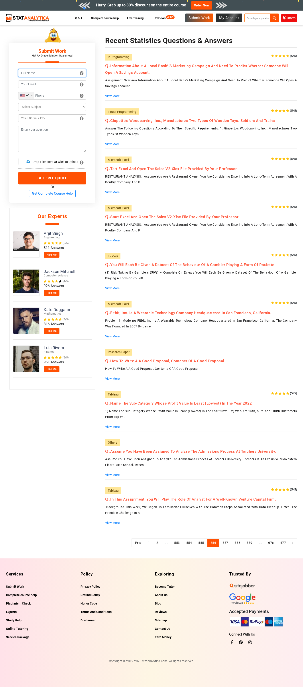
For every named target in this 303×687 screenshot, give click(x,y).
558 (237, 542)
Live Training (135, 18)
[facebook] (232, 642)
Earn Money (163, 637)
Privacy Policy (90, 586)
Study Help (14, 620)
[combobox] (26, 95)
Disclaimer (88, 620)
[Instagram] (250, 642)
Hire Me (52, 254)
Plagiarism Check (18, 603)
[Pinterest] (241, 642)
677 (283, 542)
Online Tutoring (17, 628)
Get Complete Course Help (52, 193)
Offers (291, 18)
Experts (11, 612)
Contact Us (162, 628)
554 (189, 542)
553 (177, 542)
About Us (161, 595)
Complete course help (105, 18)
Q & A (79, 18)
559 (249, 542)
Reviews (161, 18)
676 (271, 542)
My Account (229, 18)
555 (201, 542)
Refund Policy (90, 595)
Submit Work (199, 18)
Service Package (18, 637)
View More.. (113, 96)
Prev (138, 542)
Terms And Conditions (96, 612)
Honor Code (89, 603)
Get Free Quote (52, 178)
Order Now (201, 5)
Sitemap (161, 620)
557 (225, 542)
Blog (158, 603)
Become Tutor (165, 586)
